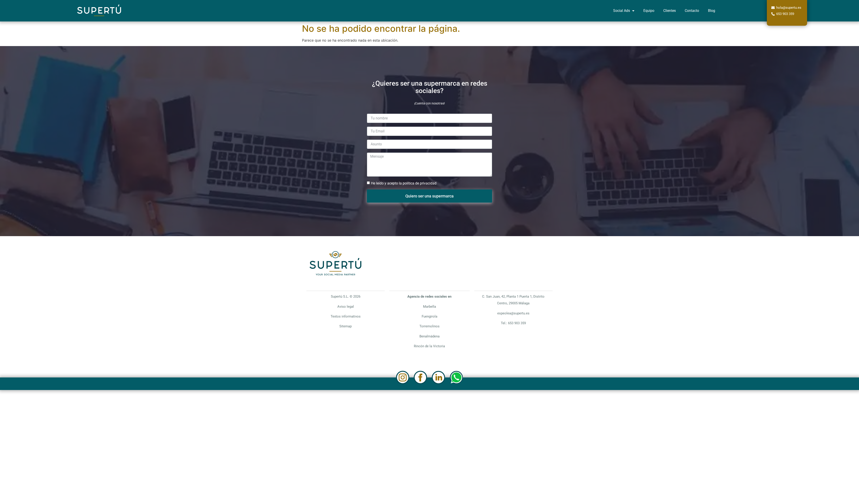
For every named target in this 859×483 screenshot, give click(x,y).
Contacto (692, 10)
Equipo (648, 10)
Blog (711, 10)
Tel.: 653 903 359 (513, 323)
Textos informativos (346, 316)
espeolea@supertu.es (513, 313)
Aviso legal (345, 307)
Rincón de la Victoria (429, 346)
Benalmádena (429, 336)
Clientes (669, 10)
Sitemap (345, 326)
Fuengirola (429, 316)
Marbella (429, 307)
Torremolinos (429, 326)
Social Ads (621, 10)
